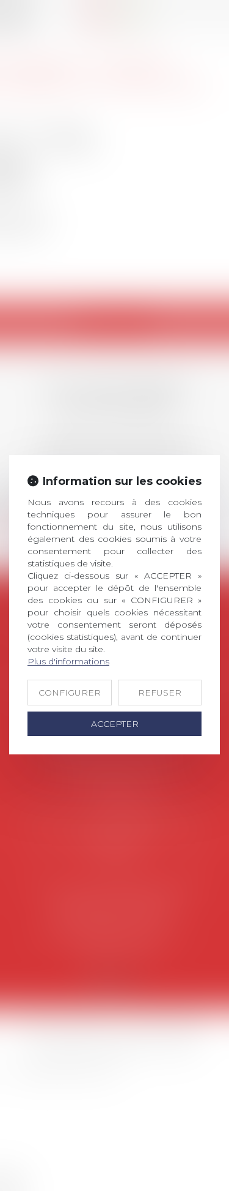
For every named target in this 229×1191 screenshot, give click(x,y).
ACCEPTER (115, 723)
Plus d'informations (68, 661)
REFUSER (159, 692)
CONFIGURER (69, 692)
